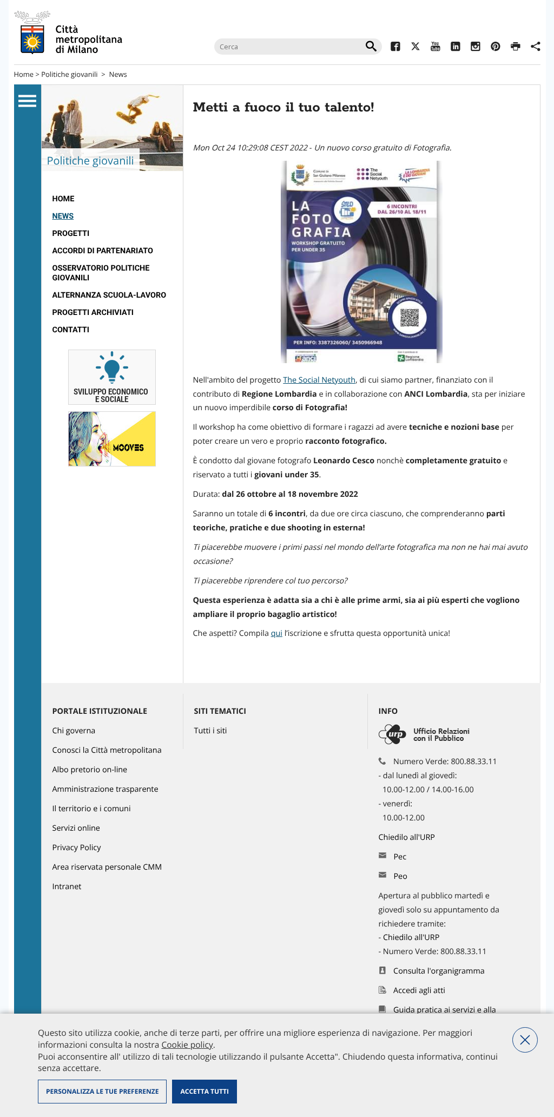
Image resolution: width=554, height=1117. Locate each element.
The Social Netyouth (319, 380)
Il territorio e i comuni (91, 809)
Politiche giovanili (69, 74)
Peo (400, 876)
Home (24, 74)
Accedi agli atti (419, 990)
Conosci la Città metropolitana (107, 750)
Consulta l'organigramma (439, 971)
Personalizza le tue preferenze (102, 1091)
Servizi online (76, 828)
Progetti (71, 233)
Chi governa (74, 731)
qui (276, 633)
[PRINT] (515, 48)
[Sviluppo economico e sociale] (112, 402)
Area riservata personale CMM (107, 867)
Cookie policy (187, 1044)
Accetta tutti (204, 1091)
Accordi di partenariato (102, 250)
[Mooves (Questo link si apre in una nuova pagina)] (112, 464)
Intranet (67, 887)
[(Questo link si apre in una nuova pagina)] (395, 48)
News (118, 74)
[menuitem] (112, 199)
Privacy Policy (76, 848)
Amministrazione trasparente (105, 789)
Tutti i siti (210, 731)
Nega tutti (525, 1040)
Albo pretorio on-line (90, 770)
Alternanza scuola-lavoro (109, 295)
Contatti (70, 329)
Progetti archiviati (93, 312)
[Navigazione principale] (27, 101)
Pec (399, 857)
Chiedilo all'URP (408, 837)
